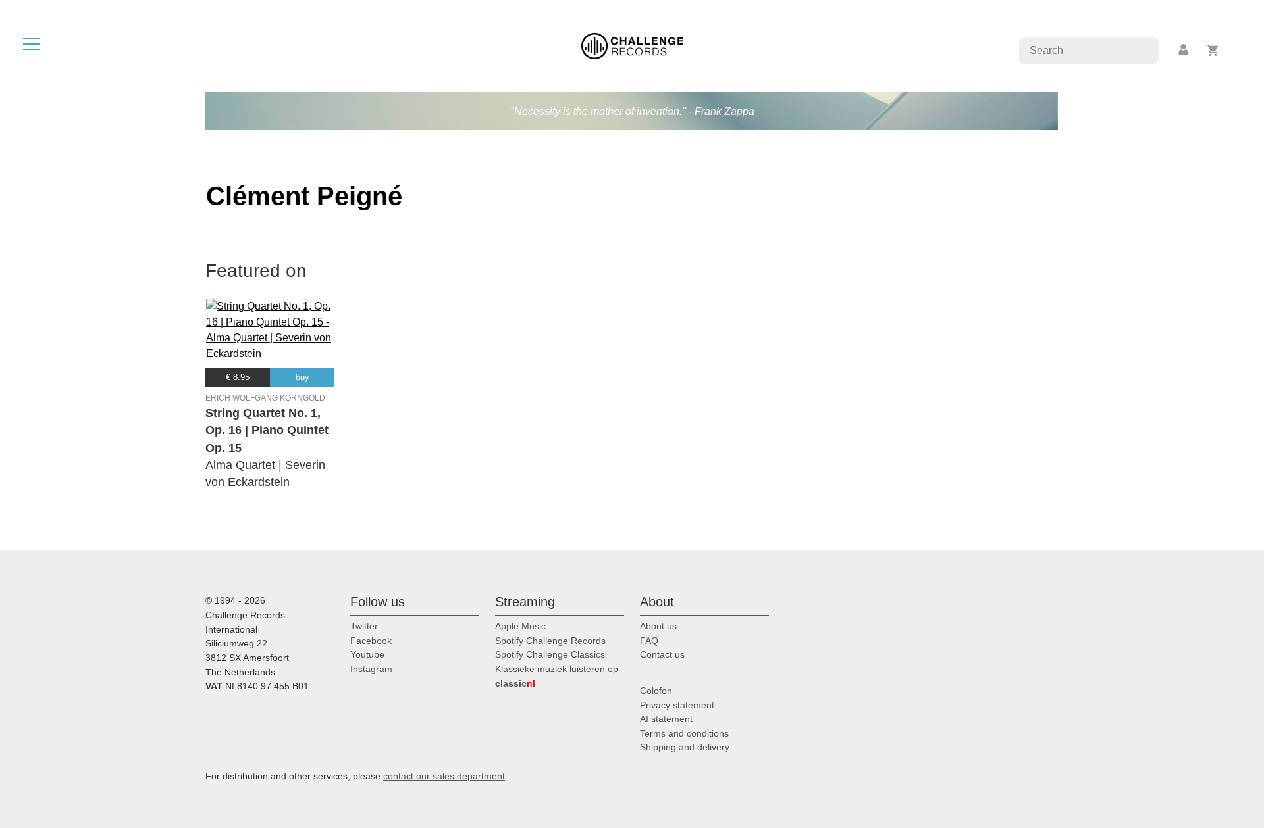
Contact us (662, 654)
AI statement (666, 719)
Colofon (656, 690)
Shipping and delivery (684, 747)
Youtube (367, 654)
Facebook (371, 640)
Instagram (371, 669)
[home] (632, 45)
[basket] (1212, 50)
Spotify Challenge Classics (550, 654)
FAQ (649, 640)
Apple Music (520, 626)
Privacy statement (677, 705)
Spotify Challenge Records (550, 640)
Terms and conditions (684, 733)
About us (658, 626)
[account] (1184, 50)
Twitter (364, 626)
